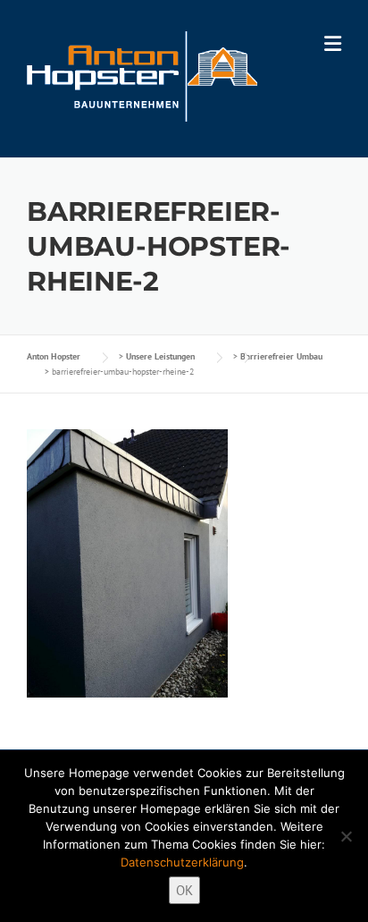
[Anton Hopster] (142, 74)
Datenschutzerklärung (182, 862)
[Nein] (346, 836)
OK (184, 890)
